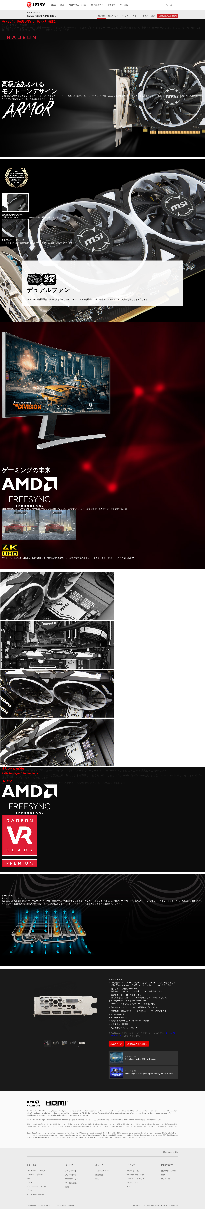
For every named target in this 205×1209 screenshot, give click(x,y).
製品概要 (101, 16)
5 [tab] (81, 1043)
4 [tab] (73, 1043)
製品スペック (113, 16)
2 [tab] (55, 1043)
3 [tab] (64, 1043)
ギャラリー (125, 16)
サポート (136, 16)
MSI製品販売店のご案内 (137, 1044)
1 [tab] (47, 1043)
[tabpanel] (64, 1006)
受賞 (153, 16)
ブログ (145, 16)
